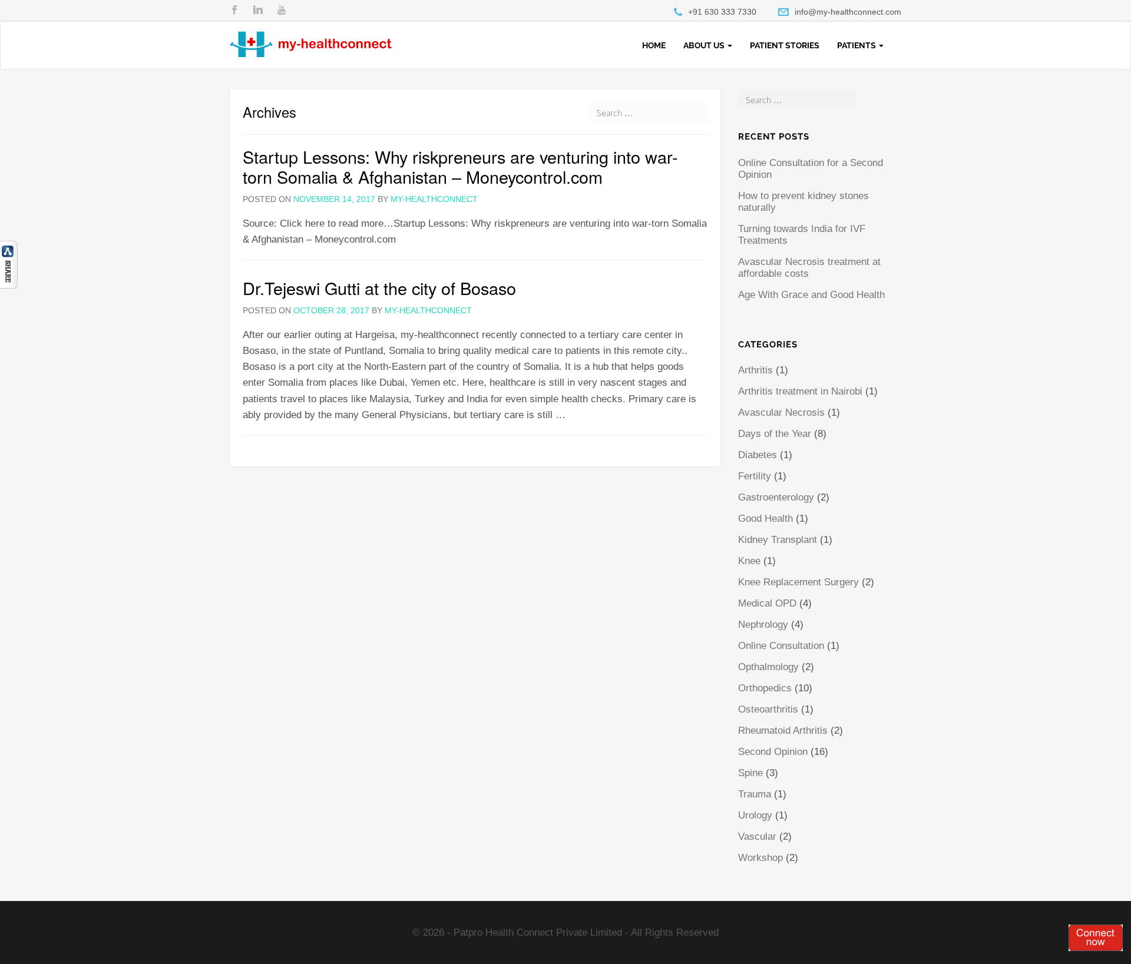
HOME (654, 45)
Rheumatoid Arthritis (783, 730)
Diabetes (757, 455)
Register (1095, 937)
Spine (750, 773)
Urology (755, 815)
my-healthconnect (434, 199)
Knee (749, 561)
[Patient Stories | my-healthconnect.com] (311, 36)
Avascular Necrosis (781, 412)
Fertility (754, 476)
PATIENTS (857, 45)
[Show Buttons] (9, 264)
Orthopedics (765, 688)
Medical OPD (767, 603)
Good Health (765, 518)
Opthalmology (768, 667)
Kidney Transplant (777, 539)
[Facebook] (234, 10)
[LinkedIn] (258, 10)
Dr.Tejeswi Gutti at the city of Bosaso (379, 288)
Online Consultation (781, 645)
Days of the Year (774, 433)
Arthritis (755, 370)
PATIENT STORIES (784, 45)
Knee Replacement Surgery (798, 582)
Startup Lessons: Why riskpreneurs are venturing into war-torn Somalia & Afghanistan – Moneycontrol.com (460, 166)
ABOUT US (704, 45)
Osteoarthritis (768, 709)
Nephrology (763, 624)
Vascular (757, 836)
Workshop (760, 857)
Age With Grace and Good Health (811, 294)
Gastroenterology (776, 497)
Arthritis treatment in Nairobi (800, 391)
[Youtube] (281, 10)
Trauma (754, 794)
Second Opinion (773, 751)
